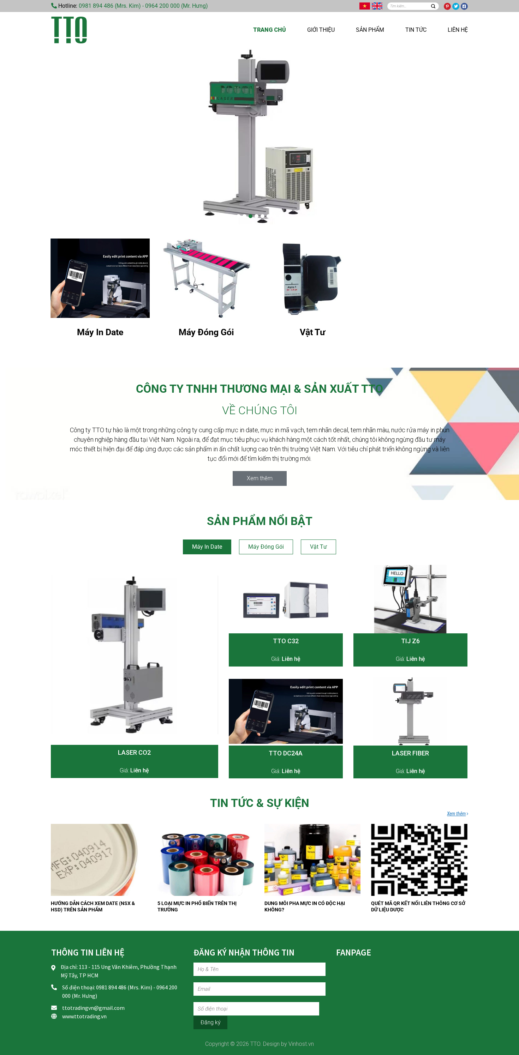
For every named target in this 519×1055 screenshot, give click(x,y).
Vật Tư (318, 546)
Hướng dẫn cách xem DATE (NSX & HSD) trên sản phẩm (93, 906)
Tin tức (415, 29)
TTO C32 (286, 641)
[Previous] (65, 136)
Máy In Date (207, 546)
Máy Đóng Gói (266, 546)
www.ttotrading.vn (84, 1016)
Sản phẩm (370, 29)
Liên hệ (458, 29)
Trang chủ (269, 29)
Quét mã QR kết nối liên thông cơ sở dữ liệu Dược (418, 906)
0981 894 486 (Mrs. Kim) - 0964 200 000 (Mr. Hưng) (143, 5)
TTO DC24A (286, 753)
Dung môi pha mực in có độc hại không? (304, 906)
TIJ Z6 (410, 641)
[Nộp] (433, 6)
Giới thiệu (321, 29)
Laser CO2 (134, 752)
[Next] (453, 136)
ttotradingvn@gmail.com (93, 1007)
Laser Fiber (410, 753)
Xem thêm (456, 813)
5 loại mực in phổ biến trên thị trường (197, 906)
